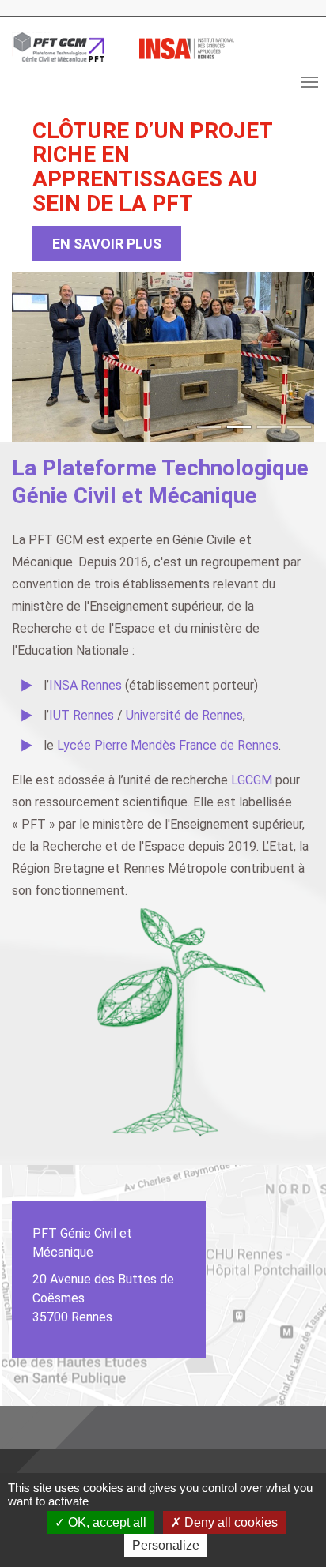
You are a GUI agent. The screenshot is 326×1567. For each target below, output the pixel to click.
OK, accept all (105, 1522)
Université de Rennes (184, 715)
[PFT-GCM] (59, 47)
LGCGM (251, 779)
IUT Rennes (83, 715)
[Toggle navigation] (309, 82)
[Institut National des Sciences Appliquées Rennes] (186, 47)
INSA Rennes (85, 685)
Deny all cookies (229, 1522)
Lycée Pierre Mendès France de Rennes (168, 745)
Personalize (165, 1545)
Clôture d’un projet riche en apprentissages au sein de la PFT (152, 167)
